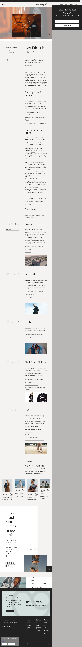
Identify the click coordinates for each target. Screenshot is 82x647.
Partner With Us (46, 628)
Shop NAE (27, 434)
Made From (38, 628)
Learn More (10, 611)
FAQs (43, 201)
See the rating (28, 204)
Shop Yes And (28, 340)
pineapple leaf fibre (34, 426)
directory (34, 87)
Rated (11, 50)
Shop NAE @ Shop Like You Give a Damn (34, 440)
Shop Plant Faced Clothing (31, 385)
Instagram (46, 630)
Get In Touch (45, 624)
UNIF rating (27, 80)
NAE (27, 410)
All (36, 622)
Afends (28, 224)
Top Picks (38, 624)
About (45, 622)
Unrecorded (31, 274)
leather (34, 153)
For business (77, 0)
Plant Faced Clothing (35, 362)
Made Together (33, 643)
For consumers (71, 0)
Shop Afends (28, 252)
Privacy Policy (42, 587)
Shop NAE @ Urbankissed (31, 437)
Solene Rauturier (13, 47)
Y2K (39, 108)
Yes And (29, 322)
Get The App (46, 632)
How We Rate (32, 201)
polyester (33, 151)
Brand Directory (29, 623)
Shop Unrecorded (29, 300)
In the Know (39, 627)
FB (6, 60)
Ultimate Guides (38, 631)
